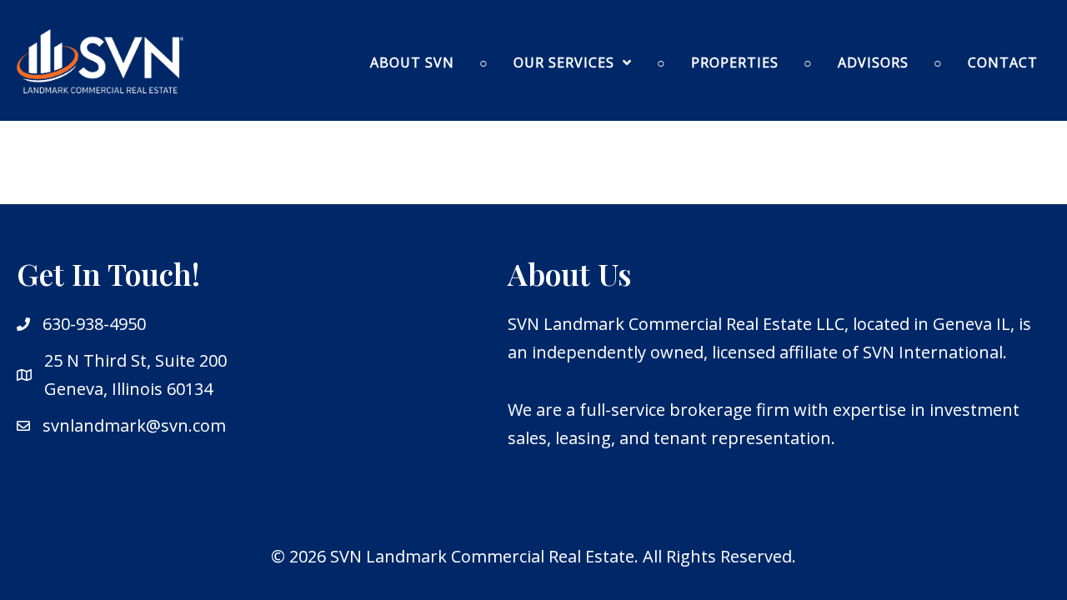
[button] (572, 63)
